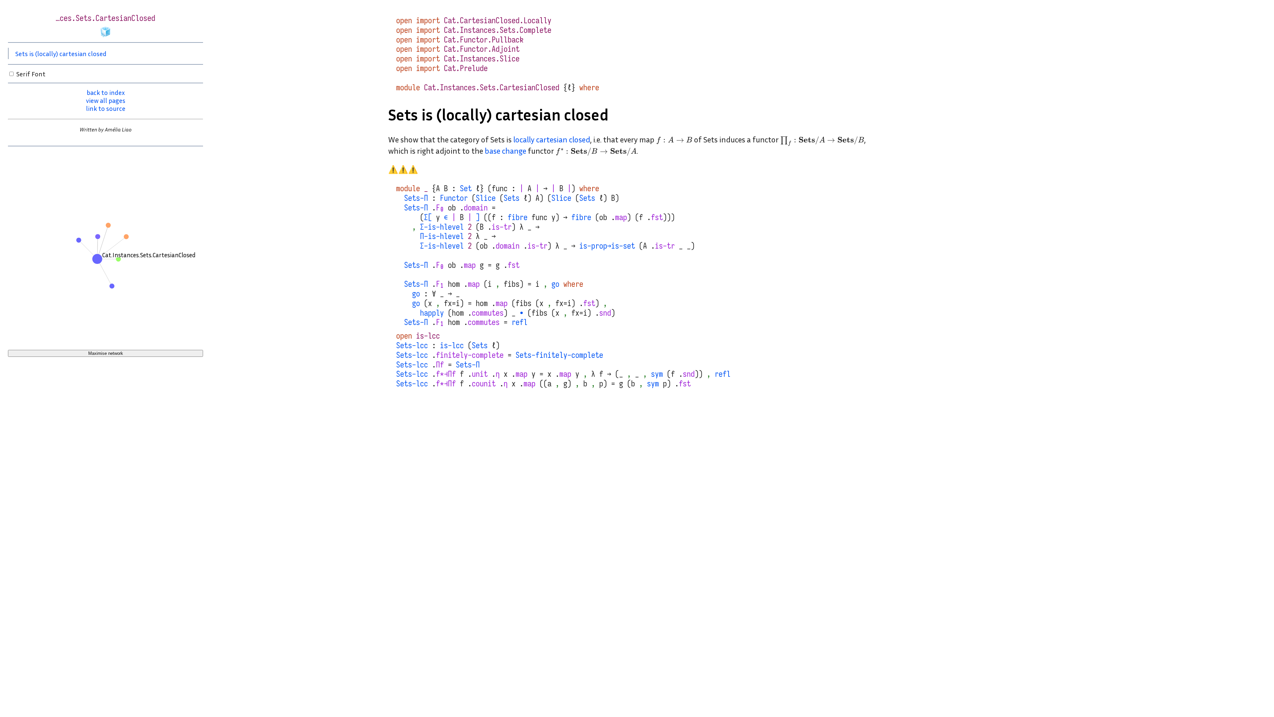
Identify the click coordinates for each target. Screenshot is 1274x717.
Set (466, 189)
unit (480, 374)
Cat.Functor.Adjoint (482, 49)
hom (454, 284)
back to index (106, 92)
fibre (518, 217)
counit (484, 384)
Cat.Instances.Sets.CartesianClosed (491, 88)
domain (476, 208)
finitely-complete (470, 355)
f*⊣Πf (446, 374)
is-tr (502, 227)
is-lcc (428, 336)
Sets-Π (416, 198)
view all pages (105, 100)
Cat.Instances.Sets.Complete (497, 30)
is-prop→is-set (607, 246)
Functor (454, 198)
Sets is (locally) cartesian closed (60, 53)
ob (452, 208)
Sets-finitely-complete (559, 355)
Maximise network (105, 353)
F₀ (440, 208)
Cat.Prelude (466, 68)
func (500, 189)
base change (505, 150)
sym (657, 374)
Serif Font (30, 74)
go (555, 284)
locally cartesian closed (551, 139)
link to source (105, 108)
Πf (440, 365)
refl (520, 322)
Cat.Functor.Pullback (484, 40)
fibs (512, 284)
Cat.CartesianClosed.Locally (497, 21)
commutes (488, 313)
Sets (512, 198)
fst (657, 217)
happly (432, 313)
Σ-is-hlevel (442, 227)
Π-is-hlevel (442, 236)
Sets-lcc (412, 346)
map (621, 217)
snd (605, 313)
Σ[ (428, 217)
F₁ (440, 284)
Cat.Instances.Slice (482, 59)
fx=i (452, 303)
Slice (486, 198)
